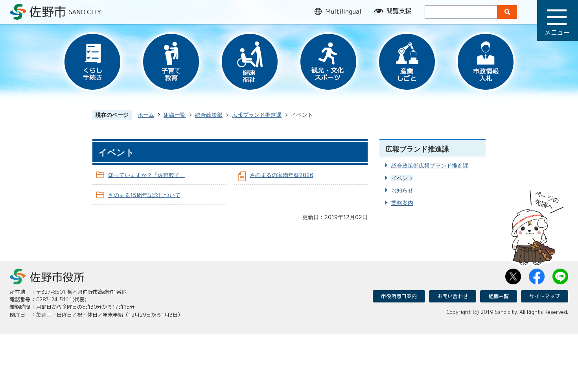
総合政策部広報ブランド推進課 (429, 165)
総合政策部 (209, 114)
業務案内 (402, 202)
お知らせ (402, 190)
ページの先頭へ (537, 225)
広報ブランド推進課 (257, 114)
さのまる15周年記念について (144, 195)
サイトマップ (544, 296)
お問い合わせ (452, 296)
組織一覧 (175, 114)
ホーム (146, 114)
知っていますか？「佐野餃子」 (146, 174)
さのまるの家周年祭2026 (281, 174)
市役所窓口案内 (399, 296)
